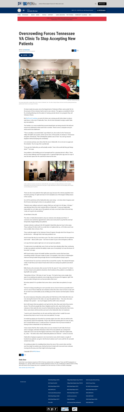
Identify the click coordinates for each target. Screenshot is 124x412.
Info (90, 14)
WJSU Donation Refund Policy (93, 379)
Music (33, 14)
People (44, 14)
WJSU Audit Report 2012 (72, 386)
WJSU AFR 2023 (89, 396)
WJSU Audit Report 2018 (53, 386)
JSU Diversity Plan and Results (74, 402)
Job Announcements (72, 396)
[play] (19, 10)
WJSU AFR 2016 (52, 389)
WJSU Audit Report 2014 (72, 392)
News (37, 14)
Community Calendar (81, 14)
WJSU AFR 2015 (89, 392)
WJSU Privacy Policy (90, 383)
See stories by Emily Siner (27, 367)
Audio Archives (60, 14)
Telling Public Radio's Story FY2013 (75, 379)
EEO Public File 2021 (52, 383)
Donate (103, 4)
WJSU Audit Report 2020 (53, 396)
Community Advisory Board (54, 392)
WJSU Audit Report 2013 (72, 389)
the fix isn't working (31, 118)
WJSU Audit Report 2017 (53, 399)
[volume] (23, 10)
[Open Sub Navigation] (29, 14)
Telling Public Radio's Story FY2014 (75, 383)
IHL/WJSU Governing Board (92, 386)
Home (19, 14)
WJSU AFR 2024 (89, 402)
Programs (25, 14)
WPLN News (36, 351)
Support (50, 14)
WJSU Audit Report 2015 (91, 389)
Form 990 (50, 402)
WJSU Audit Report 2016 (53, 379)
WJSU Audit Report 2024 (91, 399)
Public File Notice (71, 399)
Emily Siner (27, 49)
